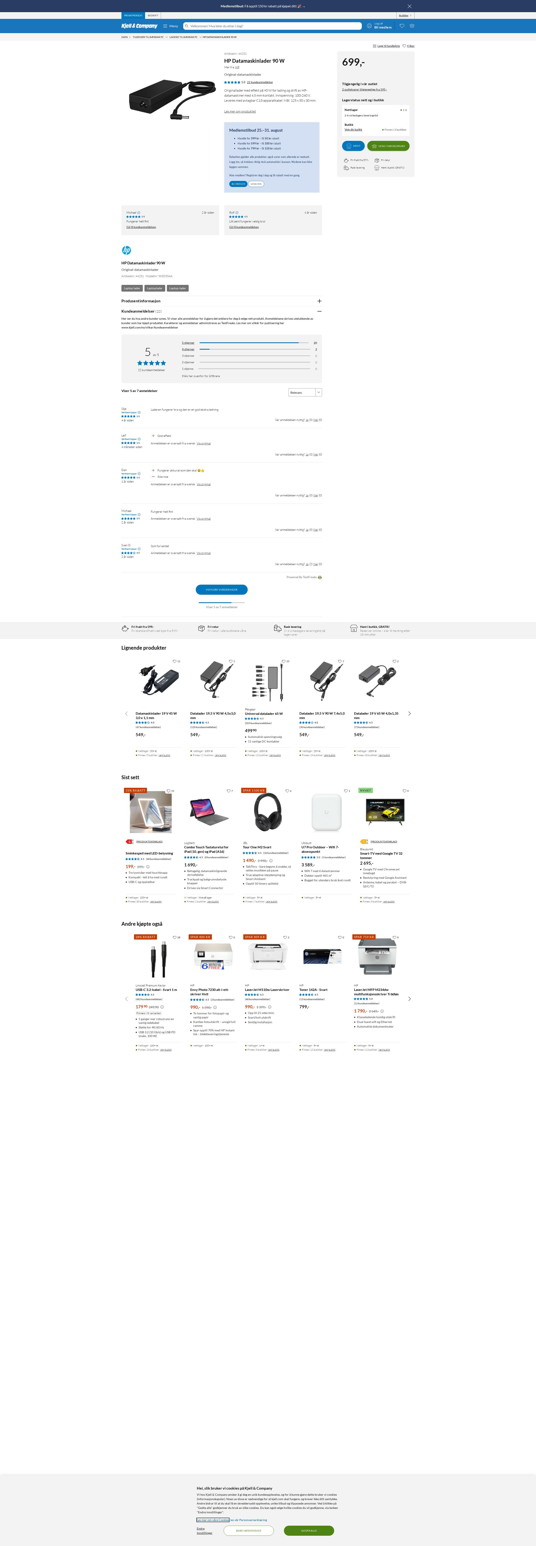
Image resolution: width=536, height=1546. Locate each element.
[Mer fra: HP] (126, 252)
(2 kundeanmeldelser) (222, 999)
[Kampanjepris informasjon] (147, 866)
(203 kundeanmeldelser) (258, 723)
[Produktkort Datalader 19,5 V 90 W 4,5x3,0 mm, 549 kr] (213, 680)
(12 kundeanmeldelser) (366, 1003)
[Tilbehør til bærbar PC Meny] (167, 37)
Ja (307, 420)
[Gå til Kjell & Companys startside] (140, 26)
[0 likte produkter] (402, 26)
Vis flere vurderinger (221, 589)
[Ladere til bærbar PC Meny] (200, 37)
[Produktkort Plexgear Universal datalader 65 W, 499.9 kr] (268, 680)
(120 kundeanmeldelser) (203, 727)
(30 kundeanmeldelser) (312, 727)
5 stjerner (188, 342)
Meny (173, 26)
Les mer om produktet (240, 111)
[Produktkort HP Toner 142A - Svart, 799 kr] (322, 956)
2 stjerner (188, 362)
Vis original (204, 443)
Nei (315, 420)
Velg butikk (164, 755)
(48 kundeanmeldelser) (158, 859)
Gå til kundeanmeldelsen (141, 227)
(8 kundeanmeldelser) (216, 857)
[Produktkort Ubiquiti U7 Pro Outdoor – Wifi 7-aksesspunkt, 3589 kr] (326, 812)
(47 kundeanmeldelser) (148, 727)
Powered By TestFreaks (302, 577)
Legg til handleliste (389, 46)
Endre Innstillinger (205, 1531)
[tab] (133, 15)
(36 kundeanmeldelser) (276, 852)
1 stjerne (187, 368)
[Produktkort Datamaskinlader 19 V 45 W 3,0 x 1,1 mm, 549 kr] (159, 680)
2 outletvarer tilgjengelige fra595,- (364, 89)
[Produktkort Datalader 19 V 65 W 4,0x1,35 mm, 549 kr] (377, 680)
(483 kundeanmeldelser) (149, 999)
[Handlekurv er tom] (412, 26)
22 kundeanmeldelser (260, 82)
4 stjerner (188, 349)
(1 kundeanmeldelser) (334, 857)
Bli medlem (238, 184)
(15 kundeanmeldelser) (312, 999)
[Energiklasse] (130, 842)
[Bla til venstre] (126, 713)
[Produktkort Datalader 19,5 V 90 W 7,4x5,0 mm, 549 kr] (322, 680)
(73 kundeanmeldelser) (366, 727)
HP (237, 67)
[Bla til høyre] (410, 713)
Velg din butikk (353, 129)
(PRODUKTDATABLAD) (149, 841)
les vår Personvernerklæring (248, 1520)
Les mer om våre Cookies (213, 1520)
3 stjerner (188, 355)
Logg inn (256, 184)
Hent (356, 146)
